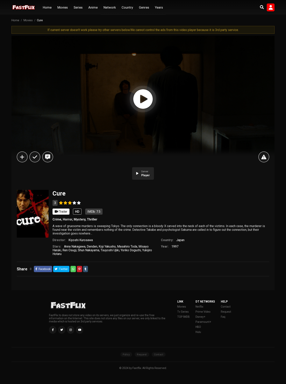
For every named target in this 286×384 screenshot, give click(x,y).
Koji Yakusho (107, 246)
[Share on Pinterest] (79, 269)
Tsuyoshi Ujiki (110, 250)
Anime (93, 7)
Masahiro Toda (127, 246)
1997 (174, 246)
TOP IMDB (183, 316)
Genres (144, 7)
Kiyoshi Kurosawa (80, 240)
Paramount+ (203, 321)
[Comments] (47, 156)
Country (127, 7)
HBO (198, 326)
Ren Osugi (69, 250)
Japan (180, 240)
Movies (62, 7)
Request (226, 311)
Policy (126, 354)
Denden (92, 246)
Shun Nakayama (88, 250)
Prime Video (203, 311)
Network (110, 7)
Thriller (92, 219)
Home (47, 7)
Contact (226, 306)
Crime (57, 219)
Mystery (79, 219)
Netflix (199, 306)
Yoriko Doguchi (131, 250)
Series (78, 7)
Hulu (198, 332)
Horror (67, 219)
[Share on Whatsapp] (73, 269)
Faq (223, 316)
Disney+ (200, 316)
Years (159, 7)
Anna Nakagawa (74, 246)
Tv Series (183, 311)
